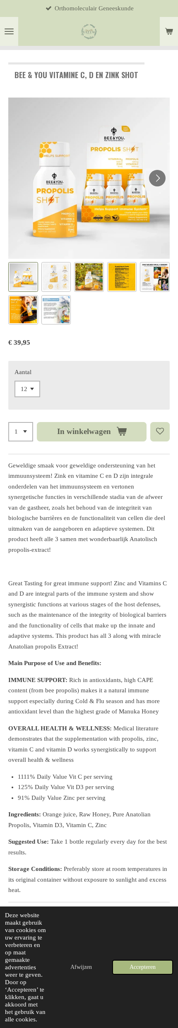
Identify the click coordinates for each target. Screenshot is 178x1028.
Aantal (22, 372)
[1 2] (20, 431)
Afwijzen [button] (81, 967)
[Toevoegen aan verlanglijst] (160, 431)
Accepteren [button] (143, 967)
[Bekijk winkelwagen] (169, 31)
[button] (23, 277)
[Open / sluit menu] (9, 31)
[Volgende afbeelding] (157, 178)
